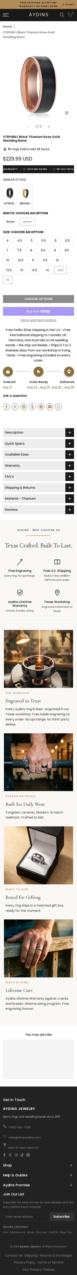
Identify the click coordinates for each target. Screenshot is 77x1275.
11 (33, 260)
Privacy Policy (24, 1262)
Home (7, 26)
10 (7, 260)
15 (9, 280)
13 (21, 270)
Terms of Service (50, 1262)
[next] (48, 126)
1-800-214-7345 (19, 1127)
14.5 (62, 271)
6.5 (67, 240)
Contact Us (13, 1255)
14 (47, 270)
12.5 (9, 270)
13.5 (34, 270)
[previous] (28, 126)
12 (57, 260)
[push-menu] (6, 15)
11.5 (45, 260)
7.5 (19, 250)
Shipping (31, 1255)
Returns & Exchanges (55, 1255)
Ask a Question (15, 395)
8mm (29, 222)
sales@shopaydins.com (24, 1137)
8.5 (43, 250)
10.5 (20, 260)
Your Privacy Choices (38, 1269)
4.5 (19, 240)
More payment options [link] (38, 320)
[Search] (62, 15)
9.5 (67, 250)
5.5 (43, 240)
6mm (10, 221)
